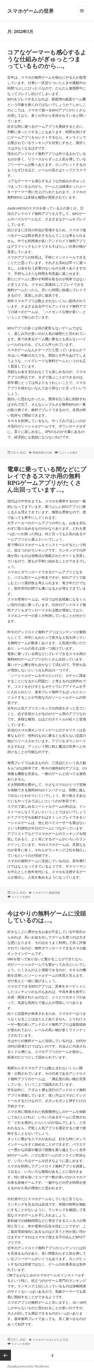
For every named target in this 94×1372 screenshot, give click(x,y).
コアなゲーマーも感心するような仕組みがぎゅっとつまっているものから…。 (46, 59)
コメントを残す (68, 452)
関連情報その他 (42, 452)
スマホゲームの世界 (30, 10)
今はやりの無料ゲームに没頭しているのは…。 (46, 916)
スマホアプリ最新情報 (46, 893)
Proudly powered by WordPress (28, 1366)
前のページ (5, 1355)
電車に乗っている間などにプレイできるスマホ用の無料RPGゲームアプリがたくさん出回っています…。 (46, 479)
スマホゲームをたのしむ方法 (50, 1340)
